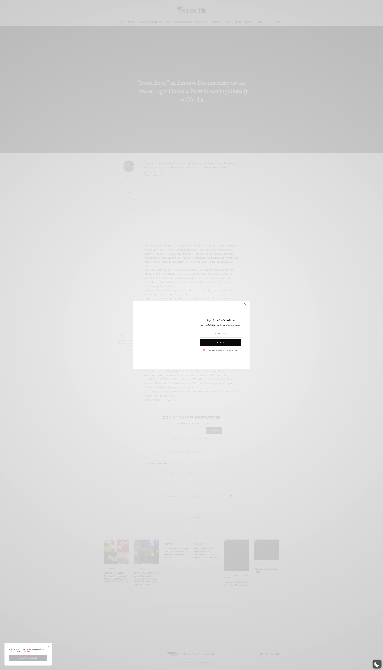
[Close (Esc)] (245, 305)
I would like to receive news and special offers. (222, 350)
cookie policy (26, 651)
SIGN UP (220, 342)
